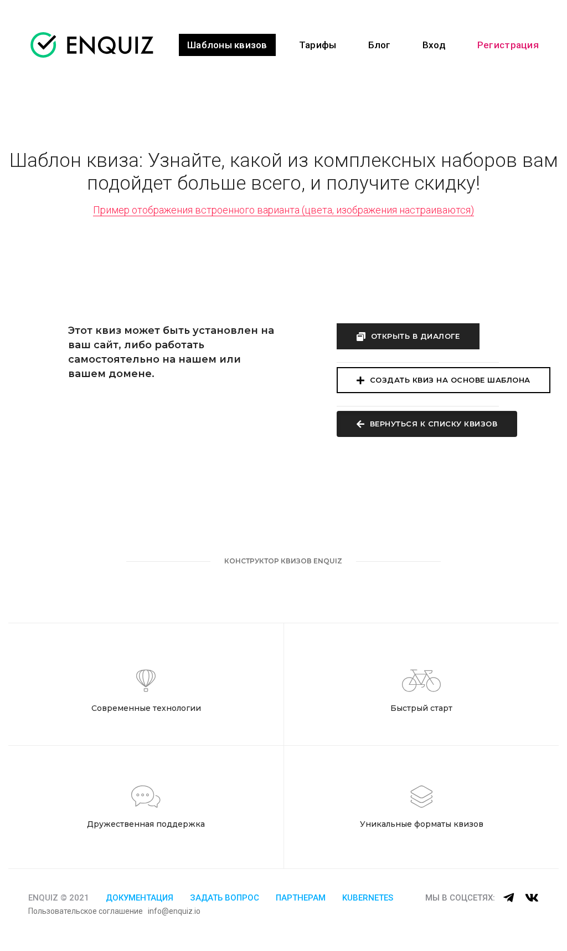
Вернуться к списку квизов (432, 423)
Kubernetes (367, 898)
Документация (139, 898)
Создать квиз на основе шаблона (448, 379)
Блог (379, 44)
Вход (434, 44)
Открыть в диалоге (414, 336)
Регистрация (508, 44)
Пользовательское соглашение (85, 911)
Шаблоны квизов (227, 44)
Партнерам (301, 898)
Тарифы (318, 44)
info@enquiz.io (174, 911)
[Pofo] (92, 45)
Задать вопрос (224, 898)
